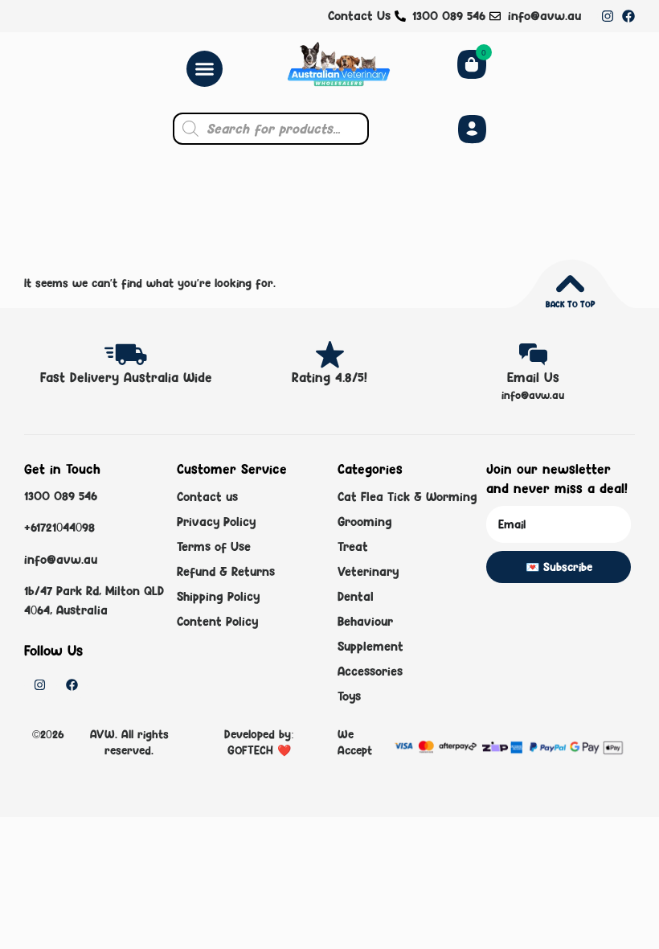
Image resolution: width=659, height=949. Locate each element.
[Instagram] (607, 16)
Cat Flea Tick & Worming (407, 496)
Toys (349, 696)
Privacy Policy (216, 521)
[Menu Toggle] (204, 69)
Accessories (370, 671)
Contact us (207, 496)
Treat (353, 546)
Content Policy (217, 621)
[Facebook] (628, 16)
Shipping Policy (218, 596)
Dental (356, 596)
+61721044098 (59, 527)
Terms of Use (214, 546)
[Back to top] (570, 283)
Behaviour (365, 621)
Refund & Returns (226, 571)
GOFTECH (252, 750)
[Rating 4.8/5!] (330, 354)
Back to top (570, 304)
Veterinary (368, 571)
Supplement (370, 646)
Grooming (365, 521)
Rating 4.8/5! (329, 377)
